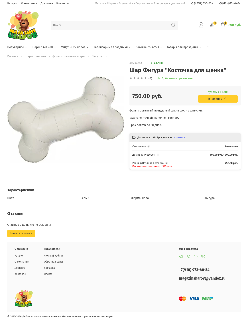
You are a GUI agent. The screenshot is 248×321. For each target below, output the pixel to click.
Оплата (48, 274)
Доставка (47, 3)
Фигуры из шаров (73, 47)
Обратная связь (53, 261)
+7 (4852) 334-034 (202, 3)
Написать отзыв (21, 233)
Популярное (15, 47)
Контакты (62, 3)
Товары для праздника (182, 47)
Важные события (147, 47)
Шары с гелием (42, 47)
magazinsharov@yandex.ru (202, 278)
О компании (29, 3)
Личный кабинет (54, 255)
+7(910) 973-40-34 (230, 3)
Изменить (179, 137)
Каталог (12, 3)
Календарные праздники (110, 47)
